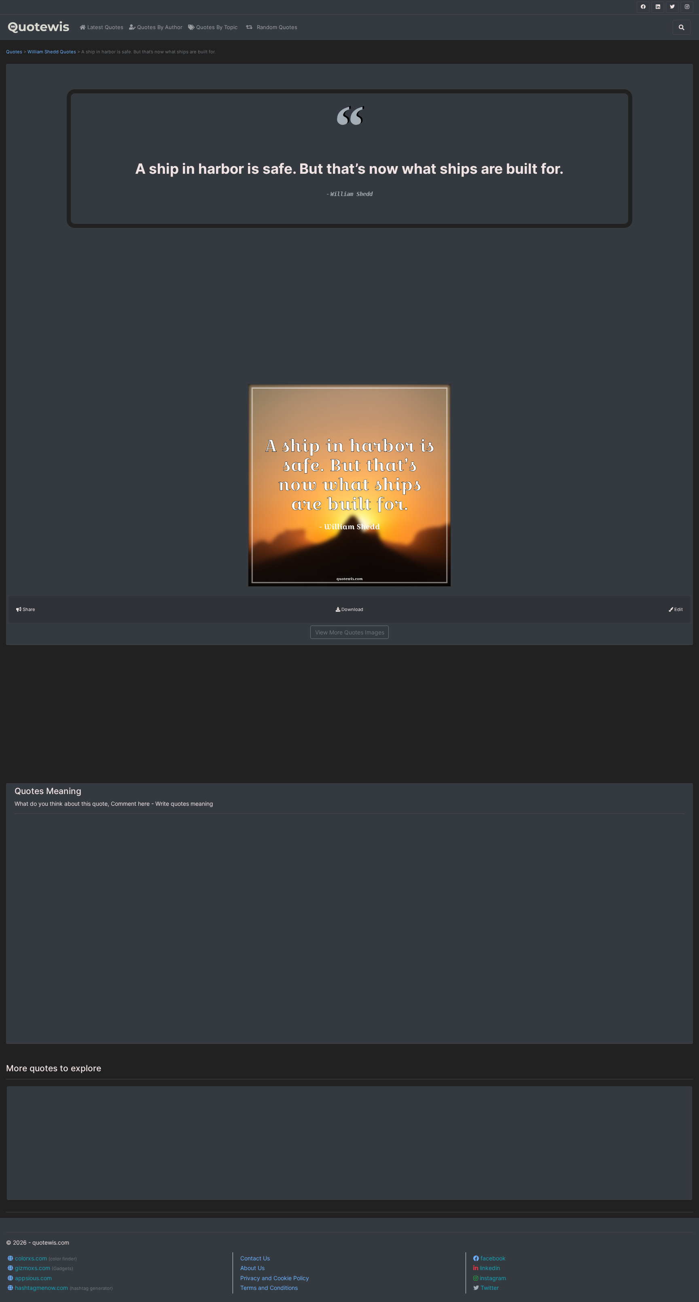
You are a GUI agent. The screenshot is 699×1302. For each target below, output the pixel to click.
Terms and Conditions (269, 1287)
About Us (252, 1267)
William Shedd (351, 194)
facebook (492, 1258)
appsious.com (32, 1278)
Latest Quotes (104, 27)
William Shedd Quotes (52, 52)
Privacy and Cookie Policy (274, 1278)
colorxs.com (45, 1258)
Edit (678, 609)
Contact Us (255, 1258)
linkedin (489, 1267)
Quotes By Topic (216, 27)
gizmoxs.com (43, 1267)
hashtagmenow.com (63, 1287)
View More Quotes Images (349, 632)
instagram (492, 1278)
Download (351, 609)
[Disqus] (349, 929)
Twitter (489, 1287)
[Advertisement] (134, 309)
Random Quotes (276, 27)
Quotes (14, 52)
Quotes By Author (159, 27)
